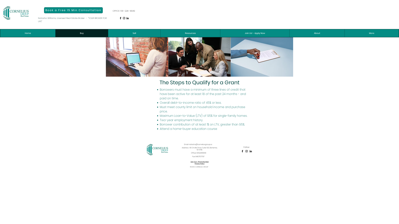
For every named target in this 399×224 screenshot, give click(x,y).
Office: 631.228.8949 (198, 153)
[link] (16, 13)
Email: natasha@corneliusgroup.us (198, 144)
